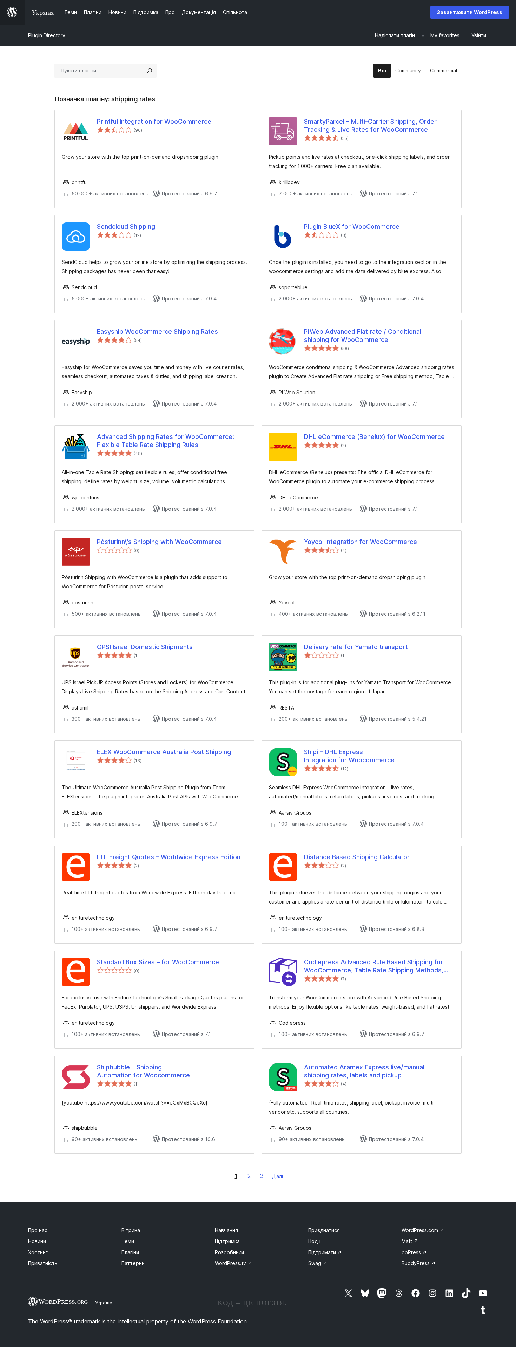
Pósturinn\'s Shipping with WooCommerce (159, 541)
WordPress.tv (233, 1263)
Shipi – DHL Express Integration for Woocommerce (349, 756)
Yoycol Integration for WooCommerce (360, 541)
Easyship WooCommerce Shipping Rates (157, 331)
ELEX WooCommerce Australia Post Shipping (164, 752)
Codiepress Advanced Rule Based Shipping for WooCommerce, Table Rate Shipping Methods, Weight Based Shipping (373, 966)
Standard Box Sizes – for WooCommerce (158, 962)
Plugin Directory (46, 35)
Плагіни (130, 1252)
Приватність (43, 1263)
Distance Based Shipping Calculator (357, 857)
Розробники (229, 1252)
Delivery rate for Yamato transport (356, 646)
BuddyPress (419, 1263)
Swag (317, 1263)
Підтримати (325, 1252)
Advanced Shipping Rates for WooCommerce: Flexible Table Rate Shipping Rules (165, 440)
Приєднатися (324, 1230)
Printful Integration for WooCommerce (154, 121)
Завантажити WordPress (469, 12)
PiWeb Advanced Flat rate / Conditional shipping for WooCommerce (362, 335)
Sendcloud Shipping (126, 226)
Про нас (37, 1230)
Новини (37, 1241)
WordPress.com (423, 1230)
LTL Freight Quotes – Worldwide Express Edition (168, 857)
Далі (277, 1176)
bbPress (414, 1252)
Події (314, 1241)
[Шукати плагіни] (150, 71)
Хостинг (38, 1252)
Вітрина (130, 1230)
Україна (103, 1303)
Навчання (226, 1230)
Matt (410, 1241)
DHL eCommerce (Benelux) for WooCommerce (374, 436)
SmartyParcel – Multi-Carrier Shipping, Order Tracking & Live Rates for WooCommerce (370, 125)
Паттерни (133, 1263)
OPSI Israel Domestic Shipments (145, 646)
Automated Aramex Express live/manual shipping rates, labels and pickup (364, 1071)
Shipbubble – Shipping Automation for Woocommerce (143, 1071)
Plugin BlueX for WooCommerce (351, 226)
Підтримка (227, 1241)
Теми (127, 1241)
